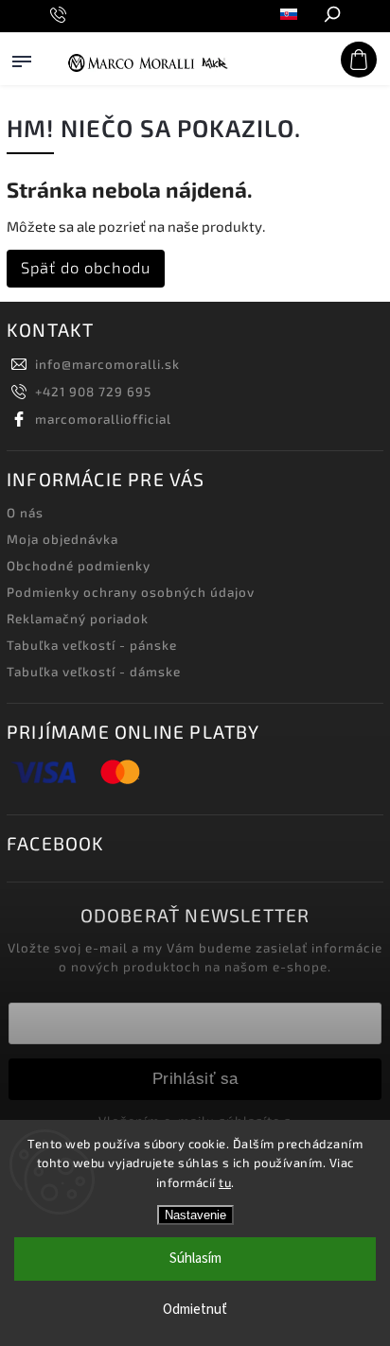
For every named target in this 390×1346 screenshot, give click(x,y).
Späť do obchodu (86, 267)
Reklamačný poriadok (78, 618)
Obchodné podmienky (79, 565)
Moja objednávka (62, 539)
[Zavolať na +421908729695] (61, 15)
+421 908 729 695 (93, 391)
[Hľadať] (331, 16)
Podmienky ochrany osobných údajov (131, 592)
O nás (25, 512)
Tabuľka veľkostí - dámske (94, 671)
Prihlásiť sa (195, 1078)
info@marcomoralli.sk (107, 364)
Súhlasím (195, 1258)
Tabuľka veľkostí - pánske (92, 645)
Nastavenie (195, 1215)
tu (225, 1182)
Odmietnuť (195, 1310)
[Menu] (22, 79)
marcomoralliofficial (103, 419)
